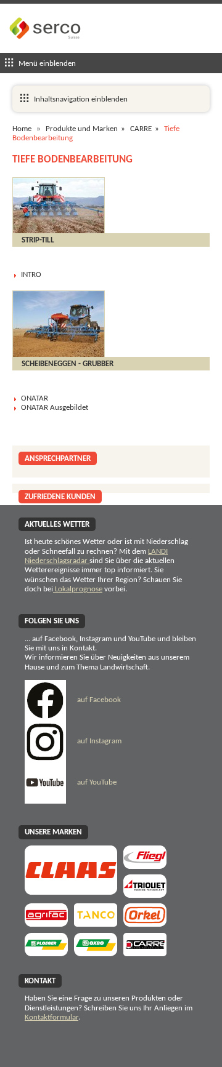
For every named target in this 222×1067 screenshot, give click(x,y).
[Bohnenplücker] (95, 952)
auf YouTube (96, 782)
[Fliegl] (144, 865)
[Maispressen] (144, 923)
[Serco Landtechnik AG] (46, 48)
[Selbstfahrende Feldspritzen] (46, 923)
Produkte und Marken (82, 129)
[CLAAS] (71, 891)
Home (21, 129)
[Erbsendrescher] (46, 952)
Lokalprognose (77, 589)
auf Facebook (98, 700)
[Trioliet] (144, 894)
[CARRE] (144, 952)
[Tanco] (95, 923)
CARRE (141, 129)
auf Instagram (98, 741)
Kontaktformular (51, 1017)
